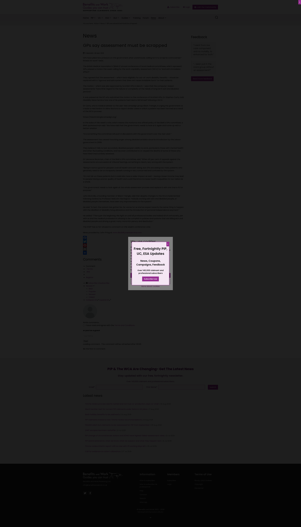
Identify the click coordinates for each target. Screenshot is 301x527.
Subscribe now (150, 279)
